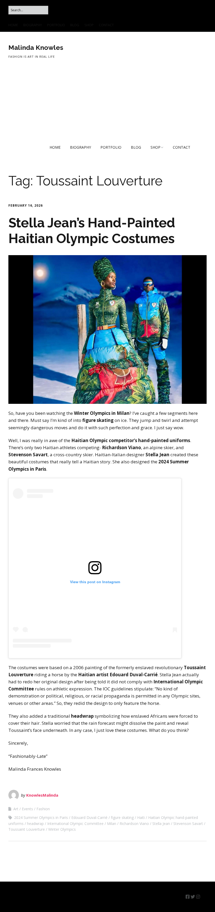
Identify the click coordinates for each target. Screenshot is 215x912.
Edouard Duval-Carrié (89, 817)
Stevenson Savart (188, 823)
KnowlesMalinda (42, 795)
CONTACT (106, 25)
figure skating (122, 817)
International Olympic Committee (75, 823)
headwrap (35, 823)
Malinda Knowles (35, 47)
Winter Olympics (62, 829)
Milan (111, 823)
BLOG (74, 25)
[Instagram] (198, 896)
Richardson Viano (134, 823)
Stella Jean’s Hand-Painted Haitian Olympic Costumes (91, 230)
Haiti (141, 817)
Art (15, 808)
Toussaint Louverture (26, 829)
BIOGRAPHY (32, 25)
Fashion (43, 808)
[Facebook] (188, 896)
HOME (13, 25)
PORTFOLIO (56, 25)
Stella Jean (161, 823)
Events (27, 808)
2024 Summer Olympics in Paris (41, 817)
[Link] (204, 896)
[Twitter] (193, 896)
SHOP (89, 25)
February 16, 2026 (25, 205)
